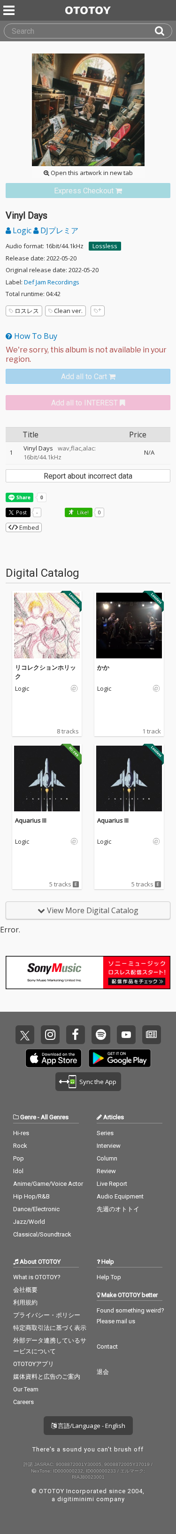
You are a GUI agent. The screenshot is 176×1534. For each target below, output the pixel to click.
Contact (107, 1346)
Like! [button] (82, 512)
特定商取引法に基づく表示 (49, 1327)
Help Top (109, 1277)
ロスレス (27, 310)
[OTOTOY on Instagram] (50, 1034)
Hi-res (21, 1133)
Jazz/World (29, 1221)
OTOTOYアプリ (33, 1363)
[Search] (163, 31)
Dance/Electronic (36, 1209)
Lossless (104, 246)
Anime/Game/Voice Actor (48, 1183)
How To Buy (34, 336)
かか (103, 667)
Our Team (25, 1389)
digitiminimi (75, 1499)
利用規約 (25, 1302)
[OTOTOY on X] (24, 1034)
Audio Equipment (120, 1196)
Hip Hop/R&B (31, 1196)
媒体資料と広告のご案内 (46, 1376)
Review (106, 1171)
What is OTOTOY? (37, 1277)
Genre (28, 1117)
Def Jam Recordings (51, 282)
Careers (23, 1401)
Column (107, 1158)
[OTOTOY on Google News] (151, 1034)
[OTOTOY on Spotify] (101, 1034)
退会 (103, 1371)
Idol (18, 1171)
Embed (28, 527)
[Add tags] (98, 310)
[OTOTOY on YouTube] (126, 1034)
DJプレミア (58, 230)
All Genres (55, 1117)
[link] (88, 190)
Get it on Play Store (119, 1058)
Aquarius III (30, 820)
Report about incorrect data (88, 476)
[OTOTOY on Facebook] (75, 1034)
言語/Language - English (90, 1425)
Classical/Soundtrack (42, 1234)
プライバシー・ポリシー (46, 1315)
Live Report (112, 1183)
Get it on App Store (53, 1058)
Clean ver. (68, 310)
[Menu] (10, 10)
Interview (109, 1145)
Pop (18, 1158)
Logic (22, 230)
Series (105, 1133)
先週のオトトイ (118, 1209)
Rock (20, 1145)
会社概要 (25, 1289)
